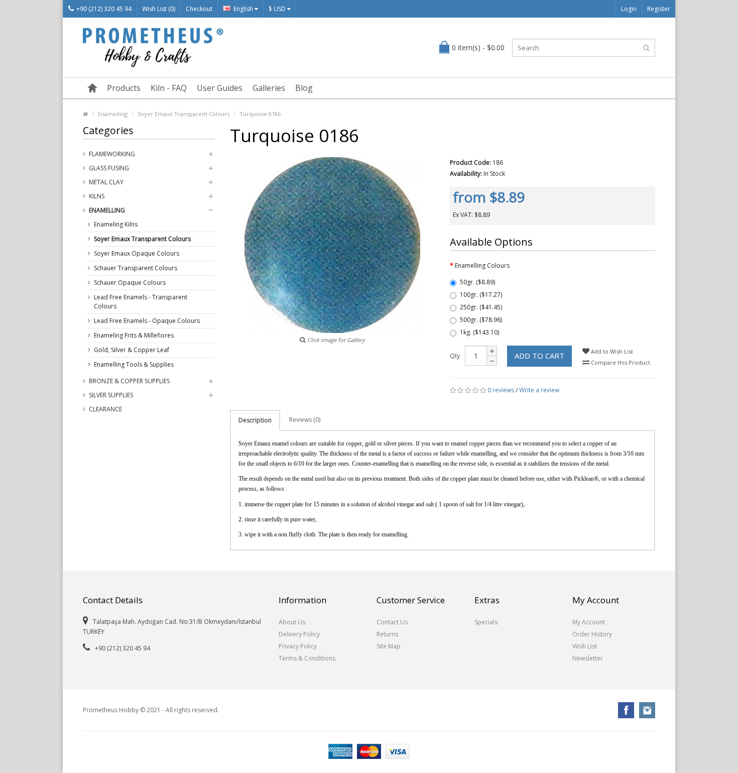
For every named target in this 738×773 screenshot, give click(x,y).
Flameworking (112, 154)
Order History (592, 634)
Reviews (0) (304, 419)
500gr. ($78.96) (481, 319)
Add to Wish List (611, 351)
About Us (292, 622)
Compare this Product (619, 362)
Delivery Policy (299, 634)
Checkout (199, 9)
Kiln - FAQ (169, 87)
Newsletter (587, 658)
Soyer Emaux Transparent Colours (183, 114)
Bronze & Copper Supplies (129, 381)
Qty (455, 356)
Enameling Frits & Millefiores (134, 335)
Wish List (584, 646)
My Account (588, 622)
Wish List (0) (158, 9)
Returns (387, 634)
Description (255, 420)
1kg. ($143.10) (479, 332)
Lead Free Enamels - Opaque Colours (147, 320)
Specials (486, 622)
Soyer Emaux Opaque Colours (136, 253)
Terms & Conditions (307, 658)
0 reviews (500, 390)
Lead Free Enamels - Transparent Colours (140, 301)
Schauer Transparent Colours (135, 268)
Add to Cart (539, 356)
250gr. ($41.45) (481, 307)
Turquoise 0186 (260, 114)
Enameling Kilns (116, 224)
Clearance (105, 409)
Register (658, 9)
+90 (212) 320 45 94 (104, 9)
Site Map (389, 646)
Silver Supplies (111, 395)
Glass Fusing (109, 168)
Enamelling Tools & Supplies (134, 364)
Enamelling (113, 114)
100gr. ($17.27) (481, 294)
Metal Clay (106, 182)
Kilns (96, 196)
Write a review (539, 390)
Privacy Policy (298, 646)
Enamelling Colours (482, 265)
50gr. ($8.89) (477, 282)
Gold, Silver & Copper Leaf (131, 350)
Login (629, 9)
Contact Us (392, 622)
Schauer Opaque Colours (130, 282)
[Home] (92, 88)
